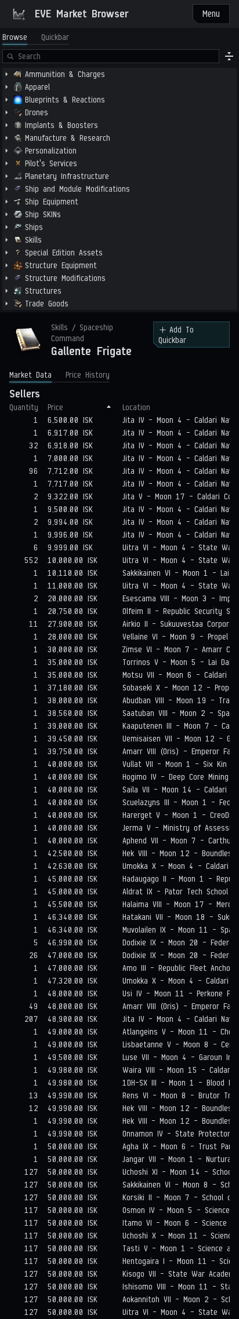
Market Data (30, 375)
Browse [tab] (14, 37)
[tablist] (35, 37)
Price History (88, 375)
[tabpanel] (119, 179)
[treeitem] (119, 74)
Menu (211, 13)
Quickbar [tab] (55, 37)
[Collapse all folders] (229, 56)
